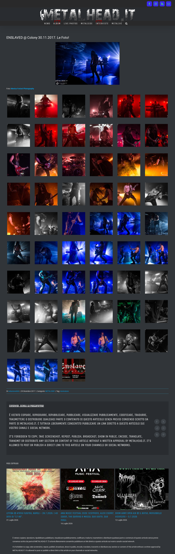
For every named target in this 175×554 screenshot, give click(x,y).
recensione (64, 391)
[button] (126, 23)
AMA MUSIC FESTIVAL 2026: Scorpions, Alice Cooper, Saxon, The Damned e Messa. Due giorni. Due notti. (33, 517)
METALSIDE (50, 391)
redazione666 (13, 391)
